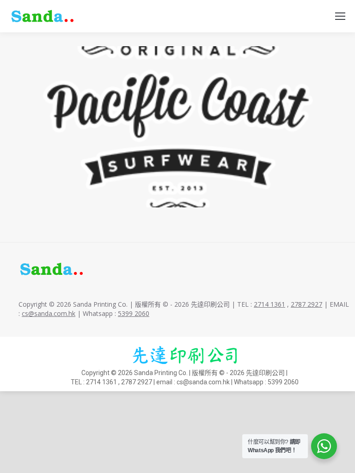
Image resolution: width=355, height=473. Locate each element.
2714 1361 (269, 304)
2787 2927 (306, 304)
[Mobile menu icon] (340, 16)
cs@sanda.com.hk (48, 313)
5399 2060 (133, 313)
